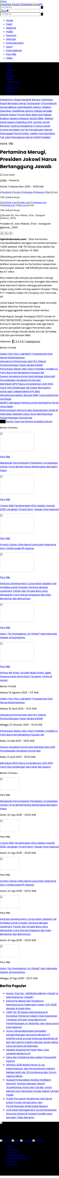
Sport (9, 46)
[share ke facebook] (6, 192)
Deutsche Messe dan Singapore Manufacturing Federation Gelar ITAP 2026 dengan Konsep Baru (31, 1004)
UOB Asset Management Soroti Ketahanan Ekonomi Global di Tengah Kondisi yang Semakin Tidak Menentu (31, 1113)
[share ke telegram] (38, 192)
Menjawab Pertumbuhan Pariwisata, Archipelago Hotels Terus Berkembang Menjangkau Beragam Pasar (29, 804)
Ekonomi (11, 35)
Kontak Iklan (12, 1164)
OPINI (3, 180)
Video (9, 58)
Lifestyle (11, 39)
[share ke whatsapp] (27, 192)
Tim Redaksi (12, 1152)
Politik (9, 31)
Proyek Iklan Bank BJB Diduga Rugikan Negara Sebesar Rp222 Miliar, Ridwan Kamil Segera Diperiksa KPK (26, 118)
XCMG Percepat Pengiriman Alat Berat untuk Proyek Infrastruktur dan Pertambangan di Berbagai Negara (29, 1102)
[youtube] (38, 4)
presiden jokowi (43, 421)
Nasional (11, 28)
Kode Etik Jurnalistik (15, 1155)
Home (9, 20)
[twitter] (16, 4)
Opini (9, 24)
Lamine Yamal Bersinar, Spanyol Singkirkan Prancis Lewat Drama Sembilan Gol (25, 125)
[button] (2, 233)
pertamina (27, 421)
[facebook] (5, 4)
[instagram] (26, 4)
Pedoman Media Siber (17, 1158)
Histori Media (12, 1149)
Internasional (14, 50)
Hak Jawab (11, 1161)
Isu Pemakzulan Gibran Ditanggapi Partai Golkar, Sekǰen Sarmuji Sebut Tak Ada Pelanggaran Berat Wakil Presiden (27, 133)
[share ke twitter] (16, 192)
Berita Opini (13, 421)
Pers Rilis (11, 54)
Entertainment (15, 43)
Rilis (11, 143)
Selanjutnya (33, 341)
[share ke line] (47, 192)
